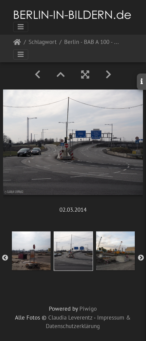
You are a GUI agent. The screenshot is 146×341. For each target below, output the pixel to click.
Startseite (17, 43)
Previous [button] (5, 258)
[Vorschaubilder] (61, 74)
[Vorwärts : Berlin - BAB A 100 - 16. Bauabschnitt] (108, 74)
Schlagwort (43, 42)
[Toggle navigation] (20, 27)
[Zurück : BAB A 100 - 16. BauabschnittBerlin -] (37, 74)
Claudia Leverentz (70, 317)
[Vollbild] (85, 74)
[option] (31, 250)
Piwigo (88, 308)
